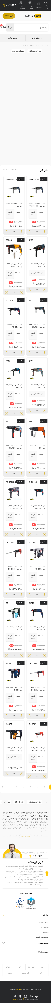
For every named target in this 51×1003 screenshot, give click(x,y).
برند (46, 103)
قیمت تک (41, 212)
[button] (46, 802)
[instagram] (25, 996)
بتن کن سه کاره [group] (35, 51)
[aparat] (20, 996)
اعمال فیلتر (24, 78)
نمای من (15, 999)
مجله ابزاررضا (43, 922)
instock (13, 141)
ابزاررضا (46, 46)
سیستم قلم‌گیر (41, 119)
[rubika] (36, 996)
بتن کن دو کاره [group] (18, 51)
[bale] (31, 996)
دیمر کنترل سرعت (40, 127)
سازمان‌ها (39, 7)
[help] (4, 27)
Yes (13, 149)
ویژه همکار (31, 7)
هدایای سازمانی (22, 7)
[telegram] (14, 996)
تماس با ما (44, 927)
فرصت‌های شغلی (42, 937)
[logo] (33, 16)
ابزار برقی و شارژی (35, 46)
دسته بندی (43, 87)
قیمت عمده (33, 213)
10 (9, 787)
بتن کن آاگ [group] (19, 802)
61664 (11, 5)
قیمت (45, 135)
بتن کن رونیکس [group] (34, 802)
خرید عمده (9, 15)
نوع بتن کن (43, 111)
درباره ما (46, 7)
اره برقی (10, 973)
